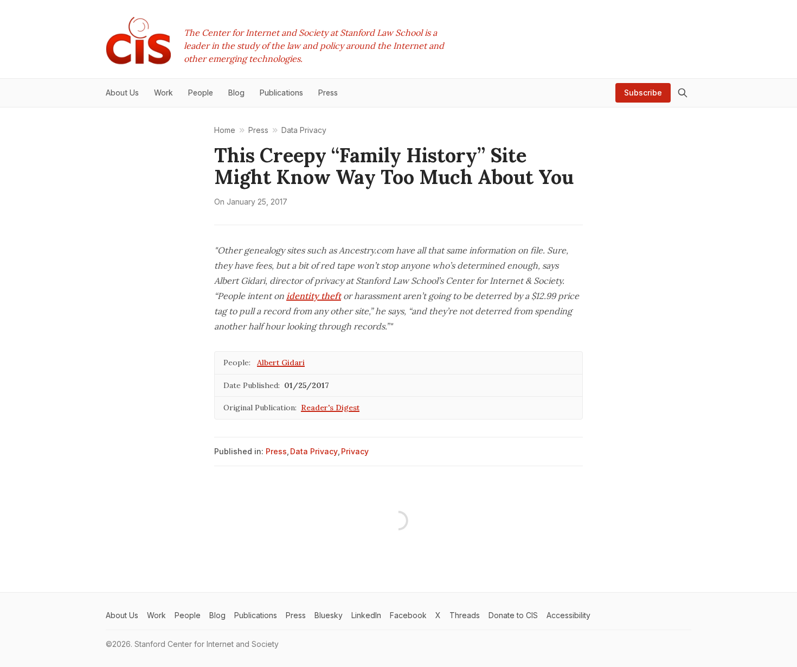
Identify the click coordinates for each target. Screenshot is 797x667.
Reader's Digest (330, 407)
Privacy (355, 451)
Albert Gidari (281, 362)
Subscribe (643, 92)
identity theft (313, 295)
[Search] (682, 92)
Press (276, 451)
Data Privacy (314, 451)
